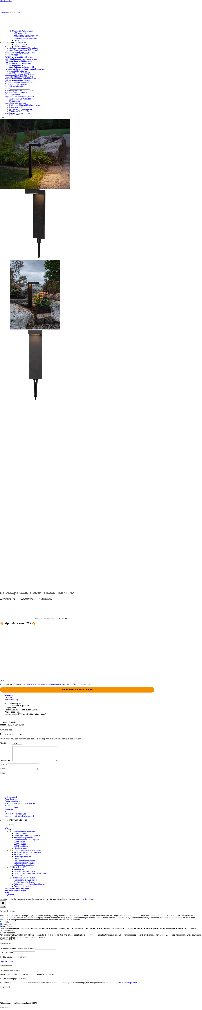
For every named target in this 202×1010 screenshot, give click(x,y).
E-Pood (8, 829)
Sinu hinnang (6, 743)
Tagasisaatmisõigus (13, 801)
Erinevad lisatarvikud (18, 72)
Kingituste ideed (20, 46)
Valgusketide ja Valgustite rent (25, 59)
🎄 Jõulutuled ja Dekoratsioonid (21, 31)
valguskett (87, 684)
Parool (6, 953)
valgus (79, 684)
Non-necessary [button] (6, 930)
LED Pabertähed (20, 44)
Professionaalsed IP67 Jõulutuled (26, 50)
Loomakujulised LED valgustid (25, 39)
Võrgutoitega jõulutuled (19, 111)
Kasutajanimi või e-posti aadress (17, 948)
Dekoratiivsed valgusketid (24, 67)
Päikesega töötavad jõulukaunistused (24, 105)
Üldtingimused (11, 797)
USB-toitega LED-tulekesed (20, 109)
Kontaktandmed (11, 808)
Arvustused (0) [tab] (11, 700)
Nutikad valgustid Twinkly (15, 80)
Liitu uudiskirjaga (14, 979)
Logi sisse (22, 957)
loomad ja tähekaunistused (16, 76)
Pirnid (7, 88)
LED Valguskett (20, 33)
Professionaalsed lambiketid (24, 52)
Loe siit (84, 899)
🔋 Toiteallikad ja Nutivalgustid (22, 878)
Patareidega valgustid (14, 86)
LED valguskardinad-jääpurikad (26, 35)
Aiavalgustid (10, 46)
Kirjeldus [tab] (9, 695)
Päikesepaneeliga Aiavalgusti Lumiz (20, 82)
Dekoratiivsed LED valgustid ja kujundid (29, 69)
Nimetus (4, 764)
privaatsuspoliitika (129, 983)
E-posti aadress (10, 970)
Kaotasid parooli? (7, 961)
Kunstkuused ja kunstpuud (24, 37)
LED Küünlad (19, 40)
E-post (3, 769)
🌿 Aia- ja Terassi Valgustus (20, 63)
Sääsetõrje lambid (12, 95)
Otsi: (6, 825)
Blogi (7, 812)
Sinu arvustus (6, 760)
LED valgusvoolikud (21, 54)
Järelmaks (9, 810)
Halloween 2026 (11, 53)
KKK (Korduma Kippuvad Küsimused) (20, 803)
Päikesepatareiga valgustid (11, 13)
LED (74, 684)
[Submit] (6, 827)
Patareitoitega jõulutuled (19, 107)
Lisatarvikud (10, 69)
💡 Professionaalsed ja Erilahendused (25, 850)
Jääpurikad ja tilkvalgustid (20, 99)
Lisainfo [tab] (8, 697)
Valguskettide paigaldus (24, 865)
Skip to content (6, 1)
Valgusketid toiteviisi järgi (15, 814)
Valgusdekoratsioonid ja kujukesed (19, 97)
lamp (69, 684)
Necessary (7, 924)
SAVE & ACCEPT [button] (7, 939)
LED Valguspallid (20, 42)
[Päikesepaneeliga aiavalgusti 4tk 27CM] (10, 39)
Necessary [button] (4, 922)
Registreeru (5, 987)
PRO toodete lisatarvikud (19, 74)
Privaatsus (9, 805)
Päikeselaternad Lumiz (15, 888)
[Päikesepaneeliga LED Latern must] (10, 27)
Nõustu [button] (91, 899)
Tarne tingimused (12, 799)
